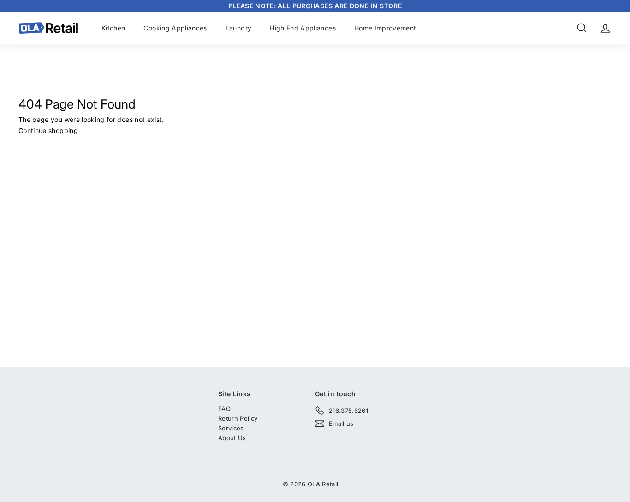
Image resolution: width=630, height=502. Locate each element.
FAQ (224, 408)
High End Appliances (303, 28)
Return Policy (238, 418)
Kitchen (113, 28)
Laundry (238, 28)
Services (231, 428)
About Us (232, 438)
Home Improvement (385, 28)
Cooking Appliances (175, 28)
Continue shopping (48, 130)
